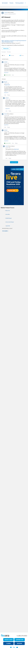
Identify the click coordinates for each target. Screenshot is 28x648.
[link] (5, 3)
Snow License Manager (10, 222)
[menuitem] (20, 3)
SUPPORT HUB (19, 639)
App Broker (8, 225)
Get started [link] (4, 3)
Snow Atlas (8, 214)
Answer (12, 55)
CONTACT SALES (8, 639)
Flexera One (7, 210)
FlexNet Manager (9, 218)
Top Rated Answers (5, 59)
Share (22, 55)
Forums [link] (11, 3)
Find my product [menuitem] (19, 3)
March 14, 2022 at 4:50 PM (10, 14)
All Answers (4, 79)
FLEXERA (8, 643)
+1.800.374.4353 (21, 636)
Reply (8, 95)
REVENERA (19, 643)
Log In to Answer (14, 162)
